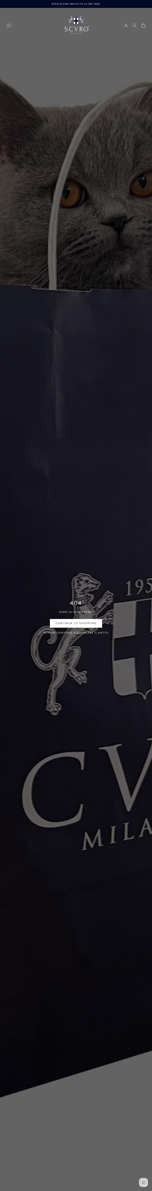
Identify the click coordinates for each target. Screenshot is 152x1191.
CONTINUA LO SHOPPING (76, 623)
